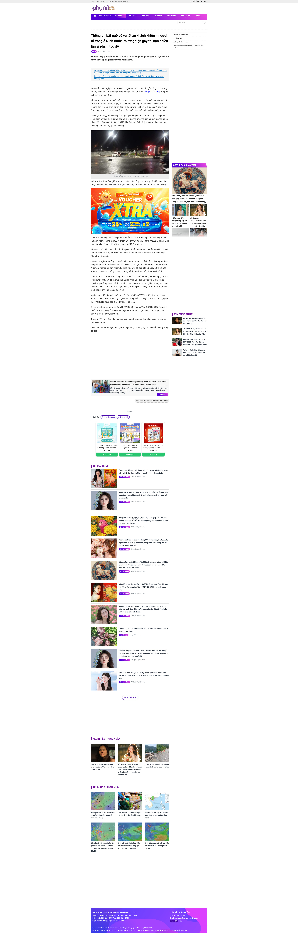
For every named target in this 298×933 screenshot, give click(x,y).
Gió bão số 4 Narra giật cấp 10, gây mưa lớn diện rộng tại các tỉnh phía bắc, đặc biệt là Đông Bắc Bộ (102, 847)
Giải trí (132, 16)
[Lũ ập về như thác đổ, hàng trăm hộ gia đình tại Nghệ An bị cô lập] (157, 753)
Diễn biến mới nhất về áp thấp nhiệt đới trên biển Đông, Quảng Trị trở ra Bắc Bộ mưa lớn (129, 845)
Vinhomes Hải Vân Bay (193, 46)
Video (198, 16)
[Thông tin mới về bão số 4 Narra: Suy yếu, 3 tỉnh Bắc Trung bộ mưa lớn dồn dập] (103, 801)
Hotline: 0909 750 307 (122, 1)
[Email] (205, 1)
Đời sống (119, 16)
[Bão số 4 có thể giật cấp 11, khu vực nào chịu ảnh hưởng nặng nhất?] (157, 801)
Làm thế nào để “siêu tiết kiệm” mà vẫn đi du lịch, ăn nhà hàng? (129, 814)
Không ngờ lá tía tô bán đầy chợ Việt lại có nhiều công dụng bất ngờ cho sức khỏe (143, 629)
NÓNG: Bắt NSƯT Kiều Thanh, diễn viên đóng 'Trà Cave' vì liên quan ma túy (102, 767)
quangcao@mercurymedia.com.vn (186, 918)
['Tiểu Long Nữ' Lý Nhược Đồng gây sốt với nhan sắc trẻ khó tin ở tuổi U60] (180, 210)
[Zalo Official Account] (194, 1)
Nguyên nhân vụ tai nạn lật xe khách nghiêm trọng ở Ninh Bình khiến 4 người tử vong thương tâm (129, 77)
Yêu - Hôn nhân (105, 16)
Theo (151, 400)
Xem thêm (163, 394)
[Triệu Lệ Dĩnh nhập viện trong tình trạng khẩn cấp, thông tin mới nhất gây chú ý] (177, 352)
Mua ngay (107, 454)
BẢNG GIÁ (174, 921)
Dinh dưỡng (172, 16)
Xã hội (94, 51)
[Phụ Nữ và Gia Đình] (104, 8)
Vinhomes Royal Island (181, 34)
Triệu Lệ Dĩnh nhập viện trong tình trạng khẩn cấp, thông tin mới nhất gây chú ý (194, 352)
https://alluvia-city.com (181, 42)
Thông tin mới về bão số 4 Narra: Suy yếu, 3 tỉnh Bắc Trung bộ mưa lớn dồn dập (103, 815)
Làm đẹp (145, 16)
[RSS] (202, 1)
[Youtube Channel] (198, 1)
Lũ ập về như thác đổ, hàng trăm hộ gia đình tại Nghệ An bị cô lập (157, 765)
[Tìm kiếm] (204, 22)
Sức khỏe (159, 16)
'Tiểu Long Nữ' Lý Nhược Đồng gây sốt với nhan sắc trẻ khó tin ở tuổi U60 (179, 222)
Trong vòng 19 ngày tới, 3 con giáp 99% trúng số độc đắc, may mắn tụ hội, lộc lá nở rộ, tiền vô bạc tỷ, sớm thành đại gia (143, 471)
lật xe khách (124, 417)
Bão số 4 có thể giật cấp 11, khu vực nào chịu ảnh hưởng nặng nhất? (156, 815)
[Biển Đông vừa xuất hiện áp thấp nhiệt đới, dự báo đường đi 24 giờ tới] (157, 832)
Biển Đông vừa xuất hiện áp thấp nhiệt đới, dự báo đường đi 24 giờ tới (157, 845)
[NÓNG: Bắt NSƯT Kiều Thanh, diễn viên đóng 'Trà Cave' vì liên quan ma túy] (103, 753)
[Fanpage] (191, 1)
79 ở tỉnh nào (178, 38)
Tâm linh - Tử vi (124, 477)
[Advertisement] (130, 358)
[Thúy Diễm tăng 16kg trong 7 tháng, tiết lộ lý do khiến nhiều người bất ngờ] (198, 234)
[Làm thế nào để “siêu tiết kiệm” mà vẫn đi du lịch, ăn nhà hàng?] (130, 801)
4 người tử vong (152, 91)
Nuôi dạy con (186, 16)
